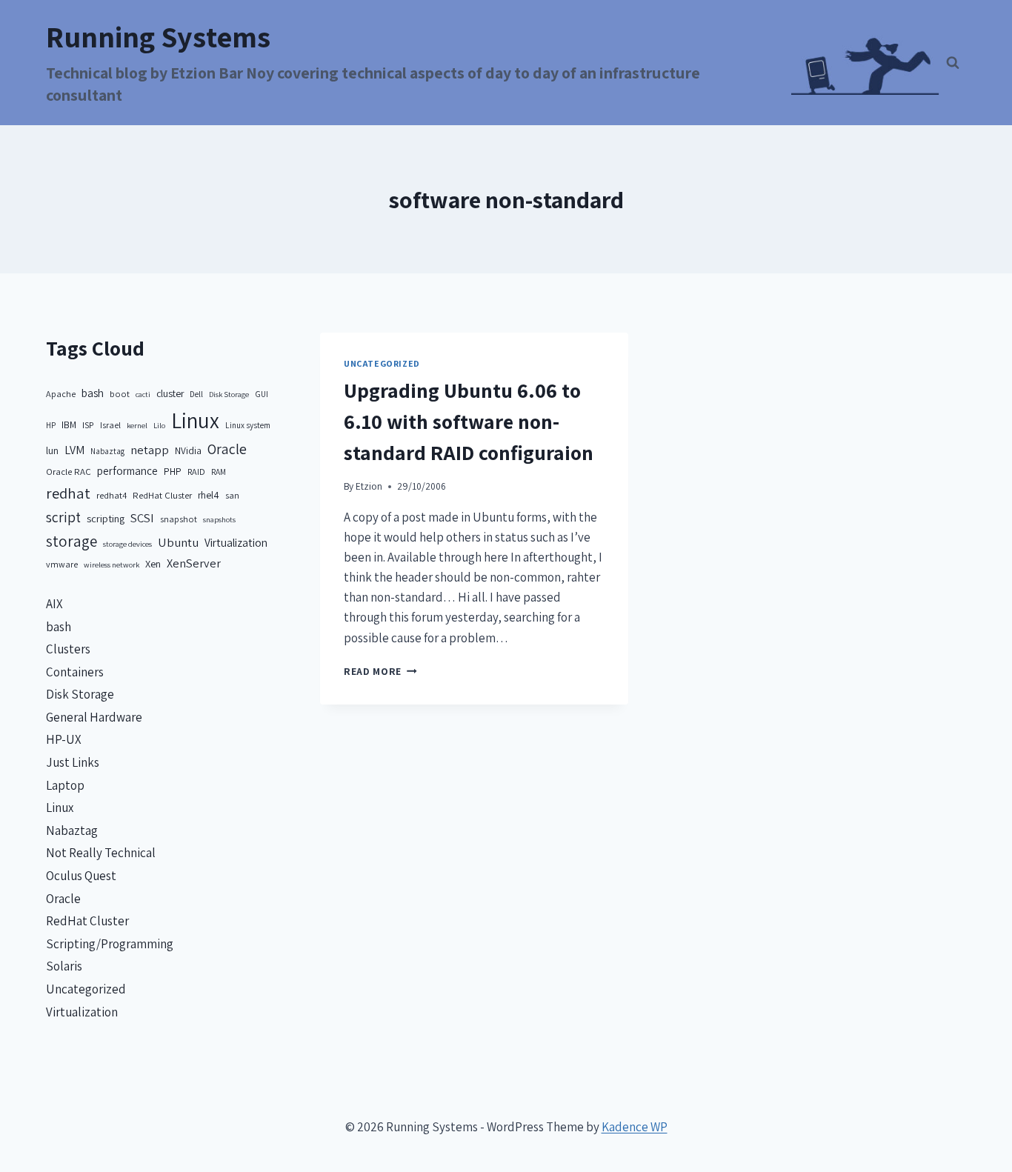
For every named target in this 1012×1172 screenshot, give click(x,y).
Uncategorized (382, 363)
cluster (170, 393)
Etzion (369, 486)
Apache (61, 393)
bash (92, 393)
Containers (75, 672)
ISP (88, 425)
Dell (196, 393)
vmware (62, 564)
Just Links (72, 762)
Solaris (64, 966)
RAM (218, 471)
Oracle (227, 449)
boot (120, 393)
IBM (68, 424)
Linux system (247, 424)
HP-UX (63, 739)
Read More (380, 671)
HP (51, 424)
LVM (74, 450)
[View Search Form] (952, 63)
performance (127, 471)
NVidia (188, 450)
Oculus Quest (81, 876)
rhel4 (208, 495)
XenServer (194, 563)
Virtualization (235, 542)
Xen (153, 563)
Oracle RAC (68, 471)
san (232, 495)
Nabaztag (107, 450)
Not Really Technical (101, 853)
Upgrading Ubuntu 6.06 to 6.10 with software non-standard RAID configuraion (468, 421)
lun (52, 450)
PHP (173, 471)
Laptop (65, 785)
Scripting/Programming (109, 944)
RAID (196, 471)
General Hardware (94, 717)
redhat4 (111, 495)
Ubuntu (178, 542)
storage (71, 541)
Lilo (159, 425)
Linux (195, 420)
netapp (149, 450)
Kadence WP (635, 1127)
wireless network (111, 564)
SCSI (142, 518)
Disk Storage (229, 394)
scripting (105, 518)
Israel (110, 424)
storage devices (127, 544)
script (63, 517)
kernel (137, 425)
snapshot (178, 519)
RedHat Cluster (162, 495)
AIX (54, 604)
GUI (261, 393)
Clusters (68, 649)
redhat (68, 493)
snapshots (219, 519)
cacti (143, 394)
